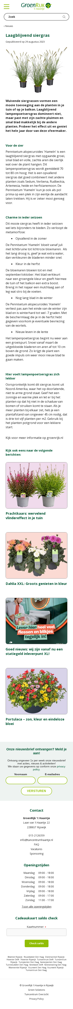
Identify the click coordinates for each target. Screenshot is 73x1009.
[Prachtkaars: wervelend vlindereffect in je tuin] (36, 485)
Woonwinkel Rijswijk (18, 967)
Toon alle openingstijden (36, 906)
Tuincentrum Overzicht (36, 994)
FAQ (36, 844)
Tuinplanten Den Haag (29, 962)
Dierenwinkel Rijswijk (55, 957)
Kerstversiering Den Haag (55, 964)
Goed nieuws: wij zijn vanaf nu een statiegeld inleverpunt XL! (34, 651)
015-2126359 (37, 835)
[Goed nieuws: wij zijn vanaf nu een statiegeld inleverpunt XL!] (36, 621)
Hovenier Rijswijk (28, 959)
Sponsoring (36, 853)
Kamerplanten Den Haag (51, 962)
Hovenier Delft (13, 959)
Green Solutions (36, 989)
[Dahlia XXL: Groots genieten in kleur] (36, 555)
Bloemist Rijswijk (15, 957)
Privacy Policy (36, 998)
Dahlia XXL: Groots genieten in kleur (36, 583)
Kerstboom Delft (36, 964)
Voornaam (20, 774)
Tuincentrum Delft (45, 959)
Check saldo (36, 943)
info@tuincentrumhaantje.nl (36, 840)
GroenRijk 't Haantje (36, 818)
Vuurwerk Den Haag (37, 967)
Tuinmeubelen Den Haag (17, 964)
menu (6, 6)
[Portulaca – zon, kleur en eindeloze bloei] (36, 691)
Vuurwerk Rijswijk (55, 967)
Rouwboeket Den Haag (34, 957)
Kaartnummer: (36, 927)
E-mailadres (52, 774)
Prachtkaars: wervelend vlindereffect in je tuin (25, 515)
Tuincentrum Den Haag (36, 970)
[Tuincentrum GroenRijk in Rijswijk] (36, 6)
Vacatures (36, 849)
